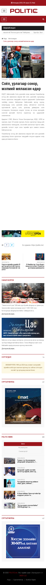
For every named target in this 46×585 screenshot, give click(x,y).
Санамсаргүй (23, 451)
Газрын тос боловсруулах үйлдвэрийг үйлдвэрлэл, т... (27, 461)
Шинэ (23, 444)
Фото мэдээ (12, 38)
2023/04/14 (40, 262)
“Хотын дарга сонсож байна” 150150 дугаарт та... (27, 506)
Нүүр (5, 38)
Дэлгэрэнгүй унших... (8, 314)
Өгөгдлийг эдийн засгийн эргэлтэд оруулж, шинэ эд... (27, 470)
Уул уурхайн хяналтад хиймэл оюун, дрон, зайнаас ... (27, 482)
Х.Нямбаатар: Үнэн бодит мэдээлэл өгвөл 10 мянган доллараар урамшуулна (35, 266)
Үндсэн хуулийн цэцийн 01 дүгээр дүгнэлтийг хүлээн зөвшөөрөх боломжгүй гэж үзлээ (11, 267)
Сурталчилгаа (18, 580)
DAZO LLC (23, 576)
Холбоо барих (31, 580)
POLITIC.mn (13, 573)
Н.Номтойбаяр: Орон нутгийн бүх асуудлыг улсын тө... (29, 494)
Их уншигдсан (23, 447)
